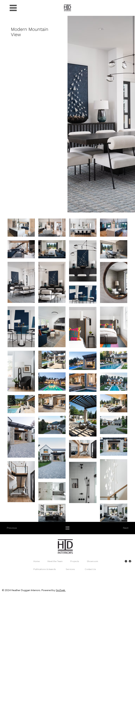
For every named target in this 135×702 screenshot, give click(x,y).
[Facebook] (130, 561)
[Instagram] (126, 561)
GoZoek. (61, 590)
